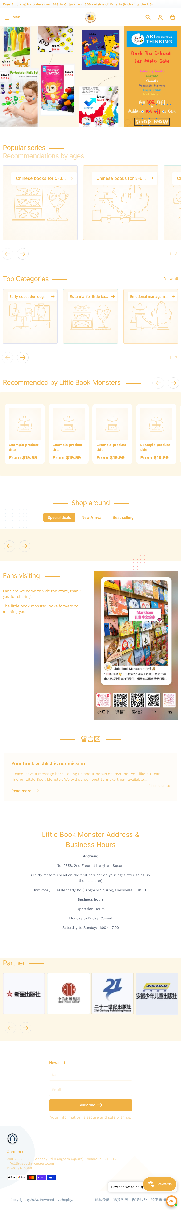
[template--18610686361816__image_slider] (90, 76)
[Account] (160, 17)
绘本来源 (158, 1199)
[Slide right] (22, 254)
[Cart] (173, 17)
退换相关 (120, 1199)
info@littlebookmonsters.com (30, 1163)
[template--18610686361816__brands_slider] (24, 993)
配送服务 (139, 1199)
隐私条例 (102, 1199)
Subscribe (87, 1105)
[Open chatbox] (171, 1201)
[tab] (59, 517)
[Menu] (14, 17)
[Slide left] (9, 546)
